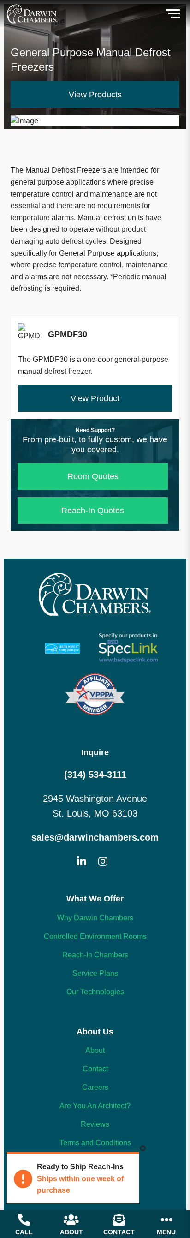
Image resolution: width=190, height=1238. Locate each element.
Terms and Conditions (95, 1143)
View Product (95, 398)
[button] (173, 13)
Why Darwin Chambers (95, 918)
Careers (95, 1087)
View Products (95, 94)
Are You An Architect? (95, 1106)
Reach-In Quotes (92, 510)
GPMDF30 (95, 350)
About (95, 1050)
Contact (95, 1069)
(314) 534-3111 (95, 774)
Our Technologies (95, 992)
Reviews (95, 1124)
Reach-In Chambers (95, 955)
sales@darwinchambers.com (95, 837)
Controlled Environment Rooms (95, 936)
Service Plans (95, 973)
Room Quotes (93, 476)
